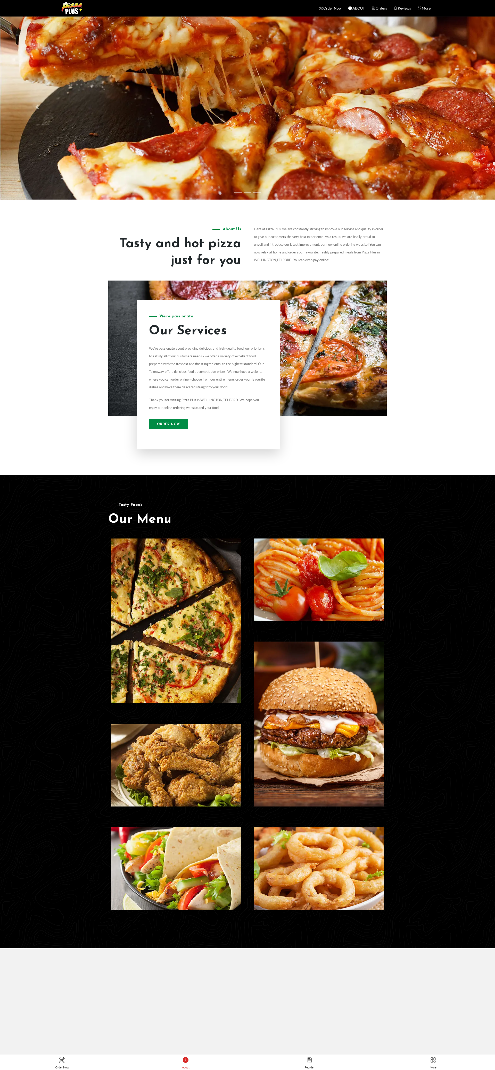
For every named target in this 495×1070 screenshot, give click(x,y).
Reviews (404, 8)
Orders (381, 8)
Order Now (332, 8)
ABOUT (358, 8)
